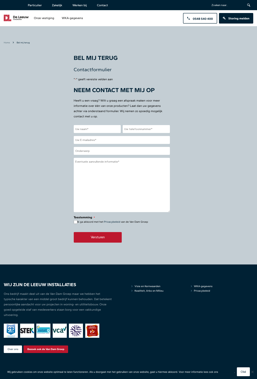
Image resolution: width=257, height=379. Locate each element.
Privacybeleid (112, 221)
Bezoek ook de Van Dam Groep (45, 349)
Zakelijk (57, 5)
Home (7, 42)
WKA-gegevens (72, 18)
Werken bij (79, 5)
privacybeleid (226, 372)
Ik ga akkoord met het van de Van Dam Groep (112, 221)
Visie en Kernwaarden (147, 286)
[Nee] (252, 372)
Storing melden (238, 18)
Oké (243, 372)
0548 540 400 (203, 19)
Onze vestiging (44, 18)
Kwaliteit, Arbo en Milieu (149, 290)
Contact (102, 5)
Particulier (35, 5)
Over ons (13, 349)
